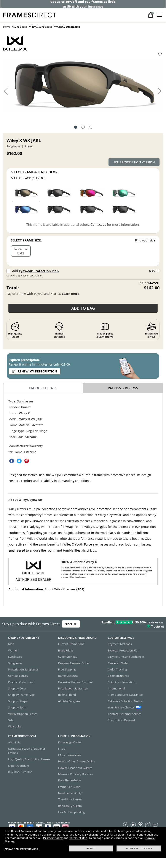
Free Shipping (67, 669)
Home (7, 26)
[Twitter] (133, 824)
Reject (91, 848)
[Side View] (90, 127)
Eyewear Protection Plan (39, 271)
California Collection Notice (125, 701)
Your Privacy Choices (121, 707)
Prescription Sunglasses (23, 669)
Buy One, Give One (20, 772)
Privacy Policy (53, 838)
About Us (14, 742)
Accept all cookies (139, 848)
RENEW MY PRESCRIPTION (37, 371)
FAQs (61, 749)
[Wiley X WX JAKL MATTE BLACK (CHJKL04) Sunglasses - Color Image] (26, 193)
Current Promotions (71, 644)
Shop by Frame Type (21, 695)
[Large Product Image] (83, 87)
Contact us (98, 224)
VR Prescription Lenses (22, 714)
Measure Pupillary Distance (75, 774)
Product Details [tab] (43, 388)
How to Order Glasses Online (76, 761)
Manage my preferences (21, 849)
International (116, 688)
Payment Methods (120, 644)
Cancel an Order (118, 663)
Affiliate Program (69, 701)
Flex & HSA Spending (71, 812)
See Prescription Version (134, 162)
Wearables (15, 726)
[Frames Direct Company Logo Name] (29, 15)
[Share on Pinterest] (26, 461)
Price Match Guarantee (73, 688)
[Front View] (83, 127)
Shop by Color (17, 688)
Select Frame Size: (26, 240)
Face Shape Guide (69, 780)
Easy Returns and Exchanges (126, 657)
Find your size (145, 240)
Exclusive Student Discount (75, 682)
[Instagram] (147, 824)
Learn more (70, 294)
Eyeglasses (15, 657)
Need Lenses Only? (70, 793)
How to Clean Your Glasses (75, 768)
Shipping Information (121, 682)
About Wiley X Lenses (60, 589)
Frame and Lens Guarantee (125, 695)
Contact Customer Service (124, 714)
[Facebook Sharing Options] (11, 461)
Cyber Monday (67, 657)
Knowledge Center (70, 742)
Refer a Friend (67, 695)
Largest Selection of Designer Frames (26, 751)
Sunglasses (20, 26)
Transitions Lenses (70, 799)
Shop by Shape (17, 701)
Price (150, 283)
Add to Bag (83, 308)
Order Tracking (117, 669)
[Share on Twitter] (19, 461)
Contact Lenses (18, 676)
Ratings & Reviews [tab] (123, 388)
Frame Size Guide (69, 787)
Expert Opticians (18, 766)
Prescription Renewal (121, 720)
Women (13, 650)
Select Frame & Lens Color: (34, 172)
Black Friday (65, 650)
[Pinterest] (140, 824)
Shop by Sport (17, 707)
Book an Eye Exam (70, 806)
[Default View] (75, 127)
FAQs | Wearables (69, 755)
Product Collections (20, 682)
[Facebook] (125, 824)
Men (11, 644)
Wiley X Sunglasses (40, 26)
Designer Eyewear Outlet (74, 663)
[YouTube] (155, 824)
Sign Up (71, 624)
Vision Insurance (118, 676)
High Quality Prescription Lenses (29, 759)
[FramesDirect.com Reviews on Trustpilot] (130, 624)
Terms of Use (78, 838)
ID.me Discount (68, 676)
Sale (10, 720)
